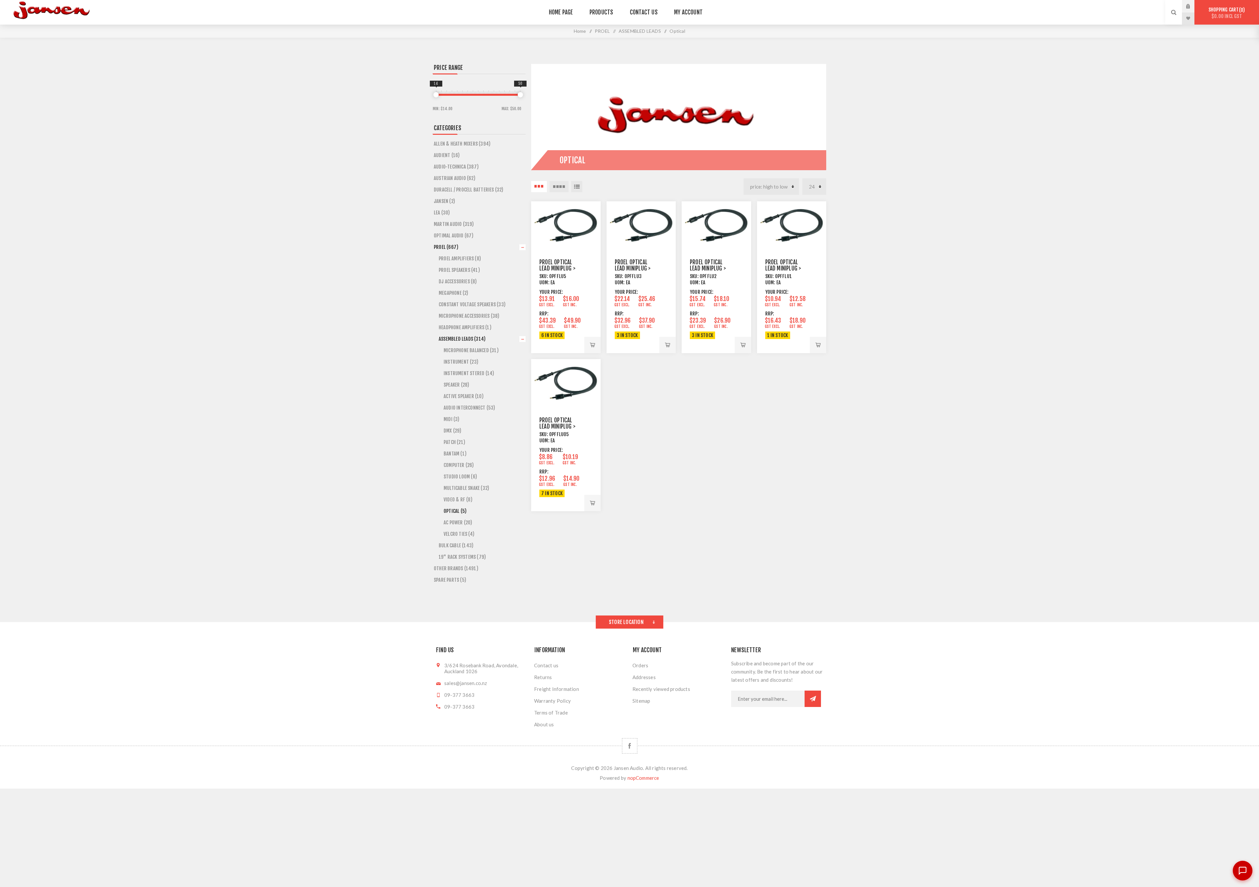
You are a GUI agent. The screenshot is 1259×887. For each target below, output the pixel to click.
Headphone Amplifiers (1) (465, 327)
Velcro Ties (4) (459, 534)
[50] (520, 94)
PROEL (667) (446, 247)
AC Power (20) (458, 522)
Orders (640, 665)
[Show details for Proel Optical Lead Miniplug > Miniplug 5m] (565, 225)
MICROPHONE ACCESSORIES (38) (469, 316)
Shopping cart (1226, 13)
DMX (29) (453, 431)
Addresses (644, 677)
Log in (1193, 6)
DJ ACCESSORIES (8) (458, 281)
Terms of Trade (551, 713)
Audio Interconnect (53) (469, 408)
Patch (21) (454, 442)
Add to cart (592, 345)
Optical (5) (455, 511)
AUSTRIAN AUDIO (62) (454, 178)
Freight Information (556, 689)
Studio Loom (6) (460, 477)
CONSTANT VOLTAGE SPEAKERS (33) (472, 304)
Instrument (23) (461, 362)
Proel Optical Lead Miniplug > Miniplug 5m (557, 268)
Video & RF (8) (458, 499)
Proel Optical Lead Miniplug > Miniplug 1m (783, 268)
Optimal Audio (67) (454, 235)
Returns (543, 677)
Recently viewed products (661, 689)
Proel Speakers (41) (459, 270)
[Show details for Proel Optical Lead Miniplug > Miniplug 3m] (641, 225)
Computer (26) (459, 465)
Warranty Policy (552, 701)
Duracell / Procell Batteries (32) (469, 190)
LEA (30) (442, 213)
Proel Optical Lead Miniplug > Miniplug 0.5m (557, 426)
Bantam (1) (455, 454)
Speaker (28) (456, 385)
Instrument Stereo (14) (469, 373)
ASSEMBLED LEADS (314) (462, 339)
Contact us (546, 665)
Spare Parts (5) (450, 580)
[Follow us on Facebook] (629, 746)
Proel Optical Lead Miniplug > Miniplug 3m (633, 268)
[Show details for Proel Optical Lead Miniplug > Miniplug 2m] (716, 225)
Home (580, 31)
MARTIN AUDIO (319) (454, 224)
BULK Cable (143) (456, 545)
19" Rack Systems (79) (462, 557)
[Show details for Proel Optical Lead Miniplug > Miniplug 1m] (791, 225)
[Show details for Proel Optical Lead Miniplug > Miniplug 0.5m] (565, 383)
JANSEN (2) (444, 201)
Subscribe (813, 699)
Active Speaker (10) (464, 396)
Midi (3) (452, 419)
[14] (436, 94)
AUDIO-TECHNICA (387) (456, 167)
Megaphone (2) (454, 293)
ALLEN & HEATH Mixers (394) (462, 144)
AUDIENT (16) (447, 155)
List (576, 186)
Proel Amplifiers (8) (460, 258)
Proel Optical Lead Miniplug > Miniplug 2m (708, 268)
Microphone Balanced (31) (471, 350)
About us (544, 724)
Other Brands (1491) (456, 568)
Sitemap (641, 701)
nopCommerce (643, 778)
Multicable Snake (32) (466, 488)
